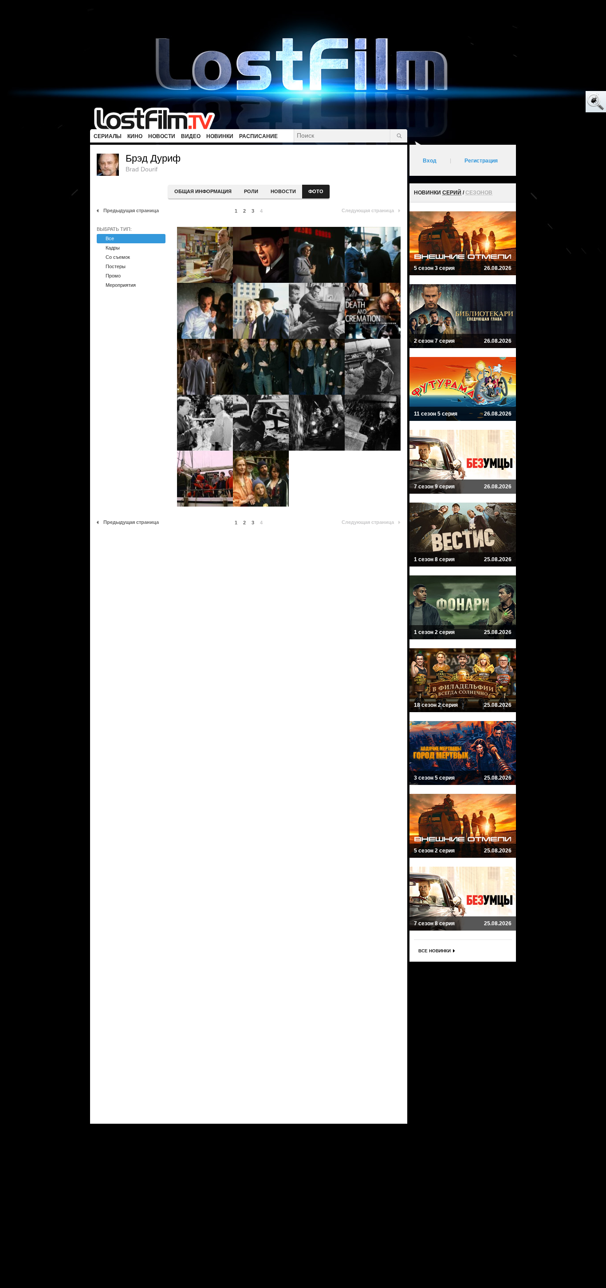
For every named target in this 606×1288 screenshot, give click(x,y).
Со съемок (118, 257)
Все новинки (434, 951)
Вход (430, 160)
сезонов (478, 193)
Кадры (113, 247)
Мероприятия (121, 285)
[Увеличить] (205, 255)
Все (110, 238)
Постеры (116, 266)
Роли (251, 191)
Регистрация (481, 160)
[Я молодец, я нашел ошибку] (561, 102)
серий (451, 193)
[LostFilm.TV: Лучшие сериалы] (158, 118)
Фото (315, 191)
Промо (113, 275)
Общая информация (203, 191)
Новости (283, 191)
